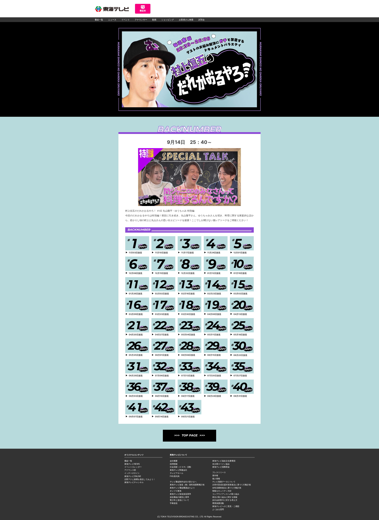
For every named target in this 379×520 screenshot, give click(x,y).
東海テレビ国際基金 (221, 467)
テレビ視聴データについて (223, 482)
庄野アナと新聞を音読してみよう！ (139, 479)
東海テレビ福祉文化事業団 (223, 461)
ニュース (112, 19)
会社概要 (174, 461)
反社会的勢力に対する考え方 (224, 500)
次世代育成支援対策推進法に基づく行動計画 (231, 485)
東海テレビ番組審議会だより (182, 488)
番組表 (143, 10)
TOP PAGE (189, 435)
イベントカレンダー (133, 467)
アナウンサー (141, 19)
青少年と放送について (179, 500)
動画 (154, 19)
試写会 (201, 19)
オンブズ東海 (175, 491)
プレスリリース (219, 472)
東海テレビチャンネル (134, 482)
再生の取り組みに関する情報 (224, 497)
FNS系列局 (174, 476)
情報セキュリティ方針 (222, 491)
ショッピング (167, 19)
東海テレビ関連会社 (178, 470)
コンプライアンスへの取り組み (225, 494)
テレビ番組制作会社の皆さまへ (183, 482)
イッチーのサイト (132, 473)
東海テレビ (112, 9)
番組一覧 (99, 19)
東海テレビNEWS (132, 464)
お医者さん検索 (186, 19)
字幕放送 (174, 503)
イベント (125, 19)
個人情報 (216, 479)
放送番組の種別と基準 (179, 497)
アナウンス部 (130, 470)
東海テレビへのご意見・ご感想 (225, 506)
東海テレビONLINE (132, 476)
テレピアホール (176, 473)
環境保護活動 (218, 503)
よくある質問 (218, 509)
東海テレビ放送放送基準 (180, 494)
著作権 (215, 475)
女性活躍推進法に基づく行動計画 (226, 488)
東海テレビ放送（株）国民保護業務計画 (187, 485)
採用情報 (174, 464)
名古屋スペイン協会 (221, 464)
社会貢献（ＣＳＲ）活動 (180, 467)
